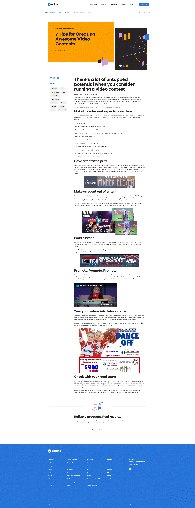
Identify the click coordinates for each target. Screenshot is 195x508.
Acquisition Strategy (92, 485)
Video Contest (62, 109)
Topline (52, 83)
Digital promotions (68, 28)
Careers (89, 469)
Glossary (109, 475)
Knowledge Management (73, 475)
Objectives (54, 102)
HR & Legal (70, 469)
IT (67, 472)
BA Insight (50, 466)
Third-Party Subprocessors (131, 504)
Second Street (55, 92)
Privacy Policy (121, 504)
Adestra (50, 463)
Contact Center (71, 466)
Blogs (64, 92)
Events (108, 463)
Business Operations (72, 463)
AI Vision (89, 475)
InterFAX (50, 469)
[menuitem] (94, 4)
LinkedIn (130, 469)
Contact (109, 479)
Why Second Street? (50, 12)
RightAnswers (51, 479)
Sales (62, 88)
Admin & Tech (55, 95)
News (108, 472)
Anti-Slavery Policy (143, 504)
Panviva (50, 472)
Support (82, 12)
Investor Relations (91, 482)
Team (88, 466)
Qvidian (50, 475)
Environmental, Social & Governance (96, 479)
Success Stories (110, 466)
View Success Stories (97, 430)
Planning (63, 102)
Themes (54, 106)
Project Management (72, 482)
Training (61, 106)
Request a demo (143, 12)
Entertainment (55, 99)
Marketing (58, 28)
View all (50, 485)
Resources (68, 12)
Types (53, 109)
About (88, 463)
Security (89, 472)
